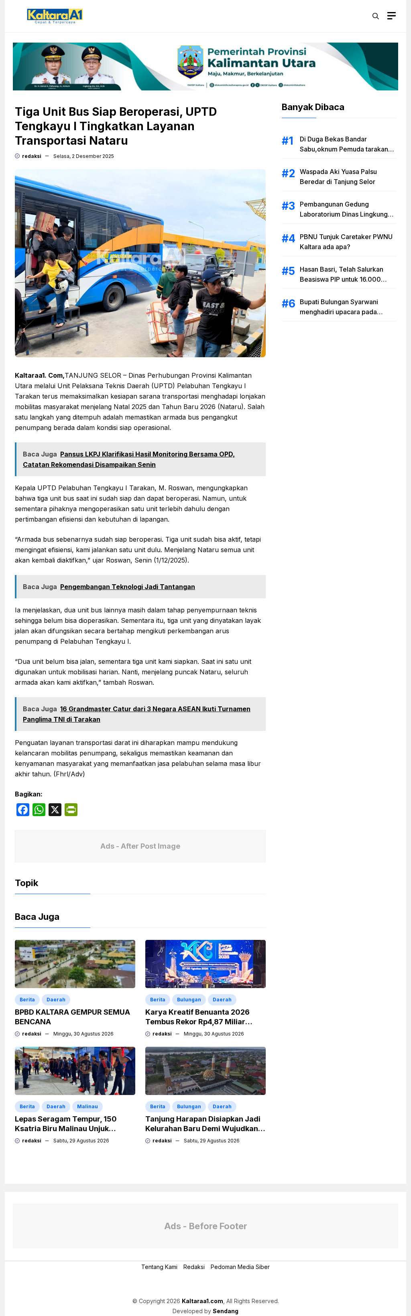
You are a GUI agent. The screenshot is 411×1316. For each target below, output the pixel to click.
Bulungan (189, 1000)
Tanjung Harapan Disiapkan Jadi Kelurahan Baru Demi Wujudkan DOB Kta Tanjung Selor (202, 1128)
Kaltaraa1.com (202, 1301)
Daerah (56, 1000)
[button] (375, 16)
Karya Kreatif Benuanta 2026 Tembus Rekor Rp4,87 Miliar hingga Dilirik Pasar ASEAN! (197, 1022)
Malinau (87, 1106)
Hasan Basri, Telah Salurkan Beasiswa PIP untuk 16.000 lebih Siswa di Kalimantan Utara (347, 279)
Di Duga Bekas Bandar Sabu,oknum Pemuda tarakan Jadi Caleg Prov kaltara (344, 149)
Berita (27, 1000)
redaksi (31, 156)
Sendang (225, 1311)
